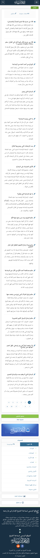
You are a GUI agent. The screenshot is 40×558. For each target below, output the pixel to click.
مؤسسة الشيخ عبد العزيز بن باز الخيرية (20, 550)
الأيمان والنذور (32, 471)
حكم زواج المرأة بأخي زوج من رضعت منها (20, 294)
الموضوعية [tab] (10, 444)
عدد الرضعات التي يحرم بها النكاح (22, 146)
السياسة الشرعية (31, 480)
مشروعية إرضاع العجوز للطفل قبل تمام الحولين (20, 246)
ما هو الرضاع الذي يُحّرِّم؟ (25, 194)
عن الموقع (19, 503)
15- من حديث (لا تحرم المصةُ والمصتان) (20, 21)
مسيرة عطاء (20, 420)
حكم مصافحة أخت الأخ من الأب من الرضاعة (19, 270)
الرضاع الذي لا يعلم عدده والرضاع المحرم (20, 374)
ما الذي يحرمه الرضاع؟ (26, 119)
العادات (32, 462)
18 (11, 406)
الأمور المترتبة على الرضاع (24, 166)
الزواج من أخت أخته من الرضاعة (22, 64)
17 (16, 406)
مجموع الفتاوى (20, 416)
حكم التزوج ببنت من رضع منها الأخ (22, 217)
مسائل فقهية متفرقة (30, 485)
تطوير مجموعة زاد (20, 556)
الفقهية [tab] (29, 444)
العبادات (31, 449)
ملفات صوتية (23, 13)
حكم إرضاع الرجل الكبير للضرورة (22, 318)
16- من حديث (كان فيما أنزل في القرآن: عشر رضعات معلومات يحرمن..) (19, 43)
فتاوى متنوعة (32, 489)
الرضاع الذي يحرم (27, 91)
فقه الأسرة (31, 458)
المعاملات (31, 453)
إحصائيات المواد (19, 496)
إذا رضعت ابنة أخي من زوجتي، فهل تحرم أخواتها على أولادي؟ (20, 346)
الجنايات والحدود (31, 467)
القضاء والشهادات (31, 476)
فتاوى (13, 13)
